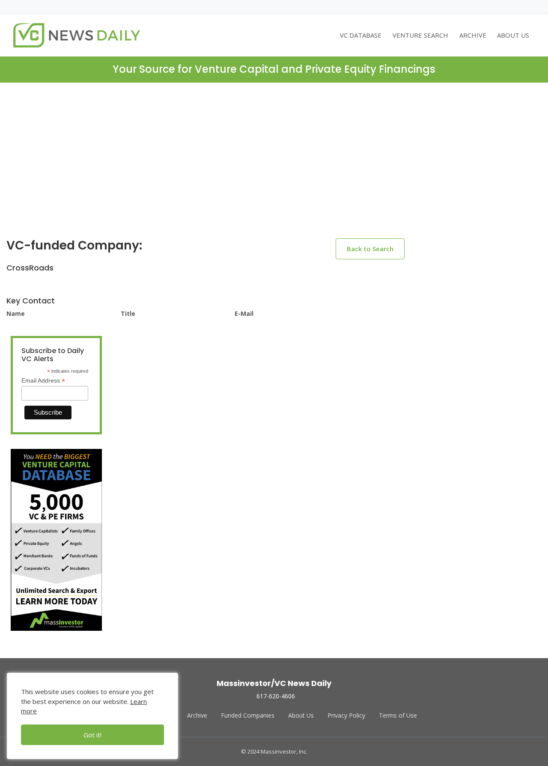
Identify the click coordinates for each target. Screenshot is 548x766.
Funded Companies (247, 715)
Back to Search (370, 248)
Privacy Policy (346, 715)
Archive (197, 715)
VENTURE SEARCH (420, 35)
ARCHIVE (472, 35)
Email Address (43, 381)
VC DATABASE (360, 35)
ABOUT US (513, 35)
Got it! (92, 734)
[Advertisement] (274, 167)
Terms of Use (398, 715)
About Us (301, 715)
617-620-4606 (275, 696)
